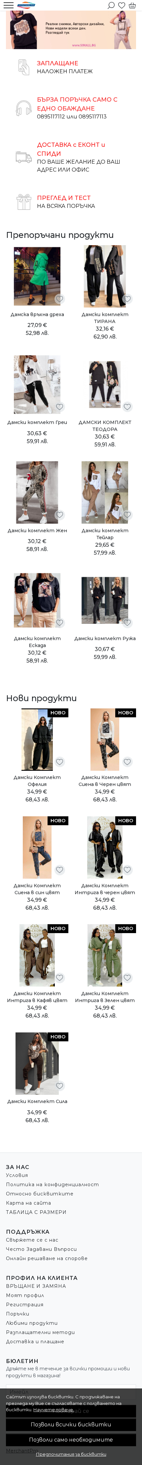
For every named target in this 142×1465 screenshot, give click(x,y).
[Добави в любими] (59, 299)
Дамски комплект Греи (37, 422)
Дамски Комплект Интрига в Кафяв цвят (37, 997)
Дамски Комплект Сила (37, 1101)
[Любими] (121, 5)
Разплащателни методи (40, 1332)
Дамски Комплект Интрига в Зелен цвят (105, 997)
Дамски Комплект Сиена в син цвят (37, 889)
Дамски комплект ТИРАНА (105, 317)
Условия (17, 1175)
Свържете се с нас (32, 1240)
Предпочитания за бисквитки (71, 1454)
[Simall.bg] (28, 5)
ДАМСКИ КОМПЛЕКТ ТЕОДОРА (105, 425)
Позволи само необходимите (71, 1440)
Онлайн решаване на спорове (47, 1258)
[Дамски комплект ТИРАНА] (105, 276)
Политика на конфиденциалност (52, 1185)
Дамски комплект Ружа (105, 638)
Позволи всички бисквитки (71, 1424)
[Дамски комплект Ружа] (105, 600)
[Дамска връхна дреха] (37, 276)
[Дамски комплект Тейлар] (105, 492)
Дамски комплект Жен (37, 531)
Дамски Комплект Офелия (37, 780)
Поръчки (17, 1314)
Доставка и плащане (35, 1342)
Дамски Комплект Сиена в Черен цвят (105, 780)
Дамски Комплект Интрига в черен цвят (105, 889)
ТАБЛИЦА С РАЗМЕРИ (36, 1212)
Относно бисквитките (40, 1194)
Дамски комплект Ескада (37, 641)
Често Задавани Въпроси (41, 1249)
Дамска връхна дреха (37, 314)
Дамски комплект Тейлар (105, 534)
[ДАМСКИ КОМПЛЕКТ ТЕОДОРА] (105, 384)
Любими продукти (32, 1323)
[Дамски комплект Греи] (37, 384)
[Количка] (132, 5)
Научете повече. (53, 1409)
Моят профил (25, 1295)
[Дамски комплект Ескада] (37, 600)
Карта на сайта (28, 1203)
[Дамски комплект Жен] (37, 492)
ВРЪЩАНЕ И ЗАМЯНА (36, 1286)
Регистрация (25, 1305)
